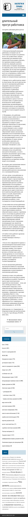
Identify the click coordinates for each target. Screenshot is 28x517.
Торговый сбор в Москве (6, 479)
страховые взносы (7, 507)
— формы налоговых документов (10, 399)
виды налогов (5, 402)
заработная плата (5, 488)
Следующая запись (13, 322)
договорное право (6, 362)
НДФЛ (6, 463)
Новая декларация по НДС (10, 469)
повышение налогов (12, 504)
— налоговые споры (7, 395)
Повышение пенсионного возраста (12, 477)
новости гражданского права (9, 366)
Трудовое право (6, 435)
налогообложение (14, 500)
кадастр (11, 488)
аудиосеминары (6, 446)
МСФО (3, 355)
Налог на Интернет (13, 463)
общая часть (5, 370)
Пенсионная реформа (12, 475)
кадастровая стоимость (8, 490)
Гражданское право (7, 359)
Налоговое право (6, 388)
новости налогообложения (8, 413)
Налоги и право (5, 515)
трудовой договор (16, 507)
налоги (19, 493)
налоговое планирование (8, 410)
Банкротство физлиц (15, 457)
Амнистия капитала (6, 457)
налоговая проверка (7, 406)
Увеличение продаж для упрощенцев (11, 442)
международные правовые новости (11, 381)
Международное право (8, 377)
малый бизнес (13, 493)
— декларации (5, 391)
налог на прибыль (19, 498)
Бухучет (4, 348)
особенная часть (6, 373)
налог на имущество (11, 495)
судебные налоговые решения (10, 428)
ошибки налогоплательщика (9, 417)
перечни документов (7, 420)
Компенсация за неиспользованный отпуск (10, 461)
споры (22, 505)
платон (18, 502)
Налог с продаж (6, 467)
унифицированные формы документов (11, 438)
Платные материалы (7, 431)
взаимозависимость (15, 486)
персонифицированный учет (10, 502)
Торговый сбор (22, 477)
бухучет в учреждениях (8, 352)
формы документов (7, 384)
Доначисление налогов (9, 459)
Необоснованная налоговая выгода (17, 467)
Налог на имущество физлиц (19, 465)
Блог (3, 344)
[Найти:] (14, 328)
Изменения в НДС (19, 459)
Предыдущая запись (15, 320)
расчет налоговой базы (8, 424)
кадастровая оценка (20, 488)
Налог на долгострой (9, 465)
